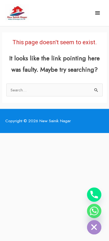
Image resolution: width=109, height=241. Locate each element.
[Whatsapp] (94, 211)
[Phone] (94, 195)
